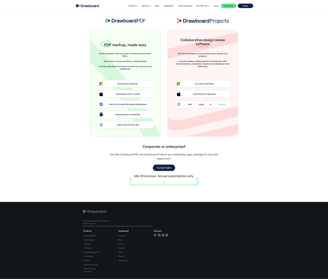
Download (228, 6)
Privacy (121, 244)
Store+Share (89, 240)
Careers (121, 256)
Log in (216, 6)
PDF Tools (88, 248)
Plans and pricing (185, 6)
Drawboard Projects (91, 252)
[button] (132, 6)
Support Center (89, 268)
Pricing (86, 260)
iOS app (87, 244)
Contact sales (164, 167)
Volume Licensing (90, 264)
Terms (120, 252)
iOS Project (88, 256)
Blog (157, 6)
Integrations (168, 6)
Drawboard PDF (89, 236)
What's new (123, 260)
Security (121, 248)
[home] (87, 6)
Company (122, 236)
